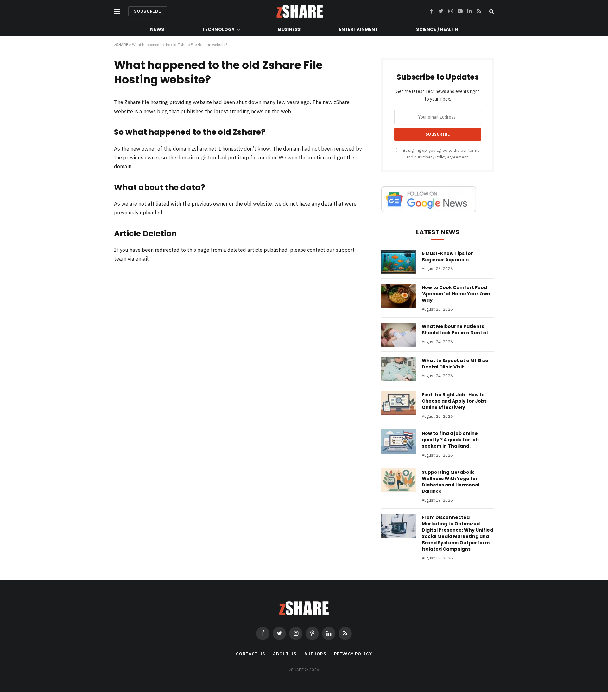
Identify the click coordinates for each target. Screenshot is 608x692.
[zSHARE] (300, 11)
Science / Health (437, 29)
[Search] (491, 11)
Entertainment (358, 29)
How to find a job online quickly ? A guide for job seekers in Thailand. (450, 439)
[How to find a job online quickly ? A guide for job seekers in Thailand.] (398, 441)
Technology (218, 29)
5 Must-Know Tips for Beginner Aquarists (447, 256)
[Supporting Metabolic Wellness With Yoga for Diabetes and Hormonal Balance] (398, 480)
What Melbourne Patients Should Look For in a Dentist (455, 329)
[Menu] (117, 11)
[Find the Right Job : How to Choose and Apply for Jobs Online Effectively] (398, 403)
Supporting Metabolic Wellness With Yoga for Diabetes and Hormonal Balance (450, 481)
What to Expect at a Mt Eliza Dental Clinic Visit (455, 363)
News (157, 29)
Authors (315, 654)
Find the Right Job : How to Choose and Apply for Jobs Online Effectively (454, 401)
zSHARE (121, 44)
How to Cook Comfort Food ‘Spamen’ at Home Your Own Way (456, 293)
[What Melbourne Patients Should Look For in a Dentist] (398, 335)
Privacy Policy (433, 156)
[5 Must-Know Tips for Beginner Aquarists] (398, 262)
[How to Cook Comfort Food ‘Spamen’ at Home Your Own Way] (398, 296)
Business (289, 29)
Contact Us (250, 654)
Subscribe (147, 11)
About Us (284, 654)
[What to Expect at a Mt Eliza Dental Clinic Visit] (398, 369)
